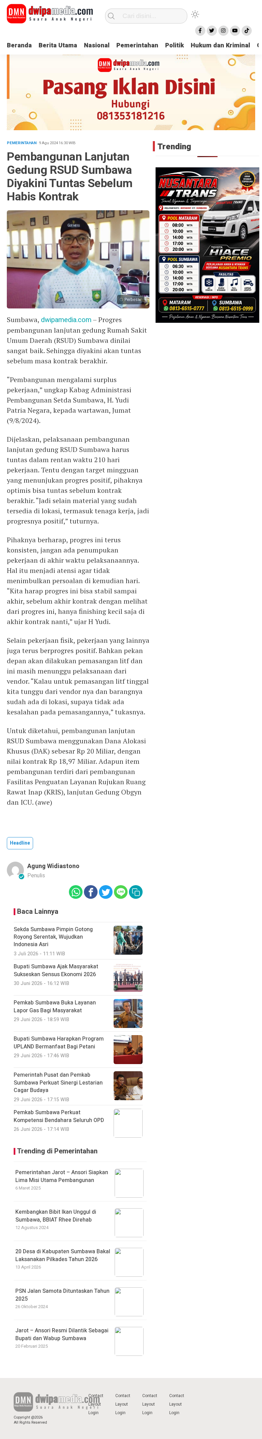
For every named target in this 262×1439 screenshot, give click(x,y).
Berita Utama (58, 45)
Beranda (19, 45)
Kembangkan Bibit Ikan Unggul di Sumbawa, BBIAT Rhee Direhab (55, 1216)
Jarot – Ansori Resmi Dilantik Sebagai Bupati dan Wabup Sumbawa (61, 1334)
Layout (94, 1404)
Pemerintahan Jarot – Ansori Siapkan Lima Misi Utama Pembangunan (61, 1176)
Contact (95, 1396)
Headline (20, 843)
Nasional (97, 45)
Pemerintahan (137, 45)
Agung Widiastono (53, 866)
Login (93, 1413)
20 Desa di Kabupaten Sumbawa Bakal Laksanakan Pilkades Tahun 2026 (62, 1255)
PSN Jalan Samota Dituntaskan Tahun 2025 (62, 1295)
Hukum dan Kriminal (220, 45)
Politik (174, 45)
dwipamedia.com (66, 320)
